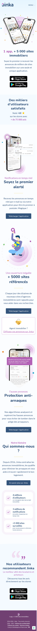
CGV (12, 623)
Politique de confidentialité (22, 623)
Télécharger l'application (19, 216)
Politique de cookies (13, 625)
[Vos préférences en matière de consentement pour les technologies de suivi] (34, 628)
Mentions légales (24, 625)
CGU (8, 623)
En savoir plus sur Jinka (18, 483)
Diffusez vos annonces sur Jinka (18, 331)
